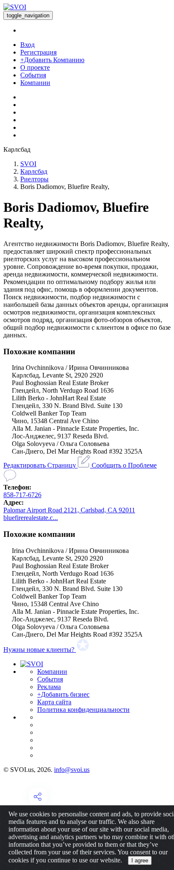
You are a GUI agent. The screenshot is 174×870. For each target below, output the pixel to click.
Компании (35, 82)
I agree (139, 860)
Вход (27, 44)
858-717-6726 (22, 494)
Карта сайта (54, 702)
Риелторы (34, 179)
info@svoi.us (72, 769)
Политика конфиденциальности (83, 709)
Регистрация (38, 52)
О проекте (35, 67)
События (33, 75)
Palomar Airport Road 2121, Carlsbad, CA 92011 (69, 510)
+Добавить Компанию (52, 59)
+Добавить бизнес (63, 694)
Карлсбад (33, 171)
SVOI (28, 163)
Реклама (49, 686)
